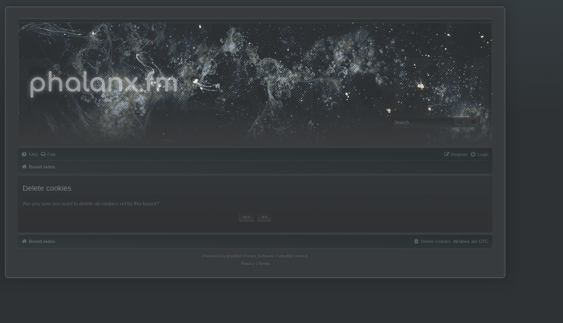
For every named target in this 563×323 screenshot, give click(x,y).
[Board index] (255, 84)
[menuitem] (30, 154)
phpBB (233, 256)
